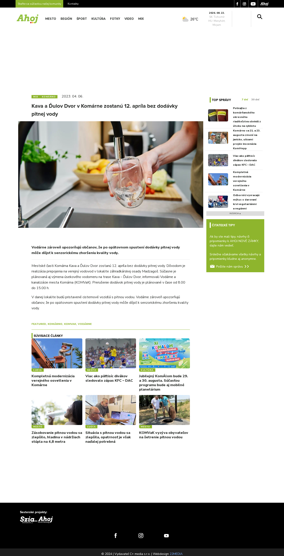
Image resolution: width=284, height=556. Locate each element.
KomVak (70, 324)
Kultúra (98, 19)
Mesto (50, 19)
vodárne (85, 324)
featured (39, 324)
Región (66, 19)
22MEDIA (176, 554)
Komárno (55, 324)
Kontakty (73, 4)
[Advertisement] (142, 57)
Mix (141, 19)
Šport (82, 19)
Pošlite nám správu (229, 266)
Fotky (115, 19)
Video (129, 19)
